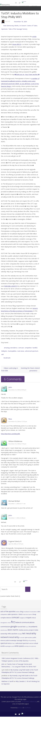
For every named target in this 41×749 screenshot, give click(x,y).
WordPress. (27, 705)
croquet (28, 615)
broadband (26, 609)
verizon (31, 640)
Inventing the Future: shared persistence (30, 366)
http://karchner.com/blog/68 (10, 431)
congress (22, 615)
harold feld (21, 624)
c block (20, 612)
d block (34, 615)
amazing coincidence (10, 347)
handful (35, 347)
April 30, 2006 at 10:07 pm (15, 541)
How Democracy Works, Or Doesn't (14, 25)
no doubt (21, 634)
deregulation (3, 620)
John (10, 385)
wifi (2, 352)
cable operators (12, 612)
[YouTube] (15, 2)
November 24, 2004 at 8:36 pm (17, 387)
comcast (21, 347)
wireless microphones (30, 643)
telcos (10, 640)
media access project (26, 627)
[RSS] (24, 2)
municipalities (12, 349)
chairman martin (27, 611)
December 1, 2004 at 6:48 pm (16, 515)
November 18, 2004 (20, 21)
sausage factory (22, 638)
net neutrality (29, 630)
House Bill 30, (16, 43)
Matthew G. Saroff (7, 678)
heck (27, 624)
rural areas (20, 349)
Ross (10, 416)
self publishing (32, 638)
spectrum (3, 640)
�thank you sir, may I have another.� (27, 74)
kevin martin (13, 627)
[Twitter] (19, 2)
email (9, 620)
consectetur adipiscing (29, 699)
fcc (13, 619)
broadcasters (33, 609)
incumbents (33, 624)
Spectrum (4, 28)
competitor (28, 347)
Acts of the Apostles (22, 658)
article (34, 36)
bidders (18, 609)
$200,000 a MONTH (11, 285)
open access (28, 635)
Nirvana (20, 705)
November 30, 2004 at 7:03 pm (17, 441)
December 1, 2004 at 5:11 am (16, 501)
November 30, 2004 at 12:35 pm (17, 419)
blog (21, 609)
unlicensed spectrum (31, 349)
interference (3, 627)
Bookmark (7, 355)
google (13, 623)
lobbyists (4, 349)
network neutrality (9, 634)
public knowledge (11, 638)
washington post (9, 643)
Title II (13, 640)
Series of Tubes (32, 25)
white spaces (19, 643)
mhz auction (12, 631)
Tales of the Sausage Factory (17, 28)
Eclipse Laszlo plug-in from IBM (9, 366)
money (19, 631)
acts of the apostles (7, 608)
